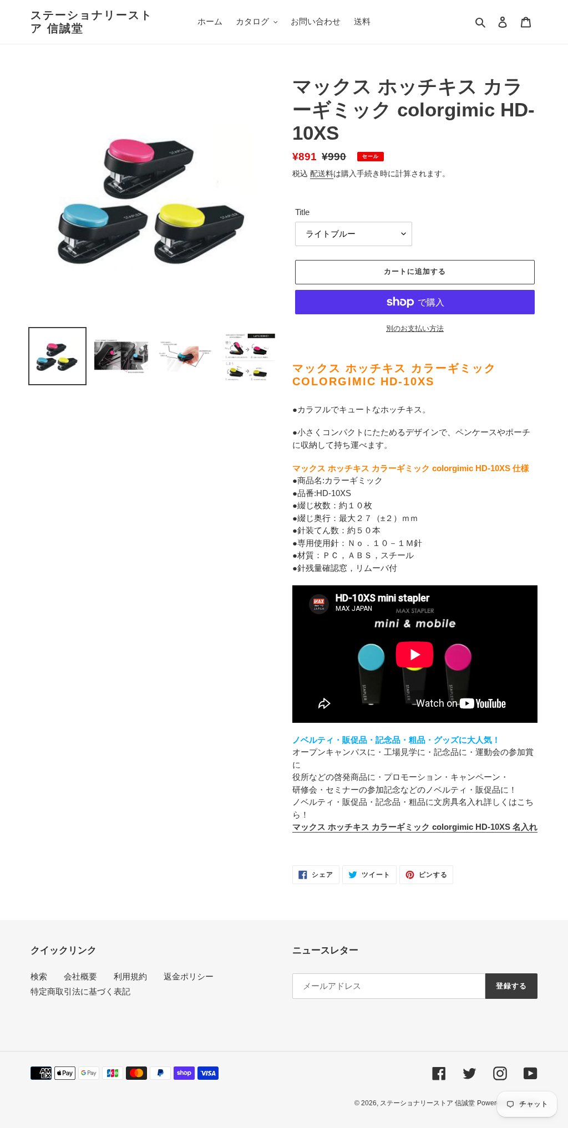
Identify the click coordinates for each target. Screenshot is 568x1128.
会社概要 (80, 976)
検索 (39, 976)
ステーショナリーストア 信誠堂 (92, 21)
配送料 (321, 173)
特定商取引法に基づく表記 (80, 991)
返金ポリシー (189, 976)
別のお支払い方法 (415, 328)
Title (302, 212)
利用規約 (130, 976)
